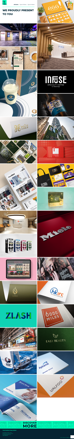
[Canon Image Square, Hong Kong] (18, 34)
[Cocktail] (18, 187)
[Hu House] (18, 128)
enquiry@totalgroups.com (7, 434)
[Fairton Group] (55, 269)
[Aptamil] (55, 362)
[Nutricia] (18, 398)
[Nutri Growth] (18, 245)
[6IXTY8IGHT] (18, 269)
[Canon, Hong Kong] (55, 46)
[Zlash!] (18, 315)
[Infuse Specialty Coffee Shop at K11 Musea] (55, 81)
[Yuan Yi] (18, 292)
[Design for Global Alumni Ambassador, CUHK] (55, 175)
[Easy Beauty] (55, 339)
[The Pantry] (18, 93)
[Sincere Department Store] (18, 339)
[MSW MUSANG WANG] (55, 198)
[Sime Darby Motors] (18, 222)
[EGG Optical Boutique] (55, 11)
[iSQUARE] (55, 151)
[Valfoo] (55, 386)
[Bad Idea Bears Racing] (18, 362)
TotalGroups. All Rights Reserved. (67, 437)
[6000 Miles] (55, 315)
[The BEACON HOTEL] (55, 128)
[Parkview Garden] (18, 151)
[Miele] (55, 234)
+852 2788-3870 (5, 435)
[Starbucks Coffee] (18, 58)
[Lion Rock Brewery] (55, 105)
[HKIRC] (55, 292)
